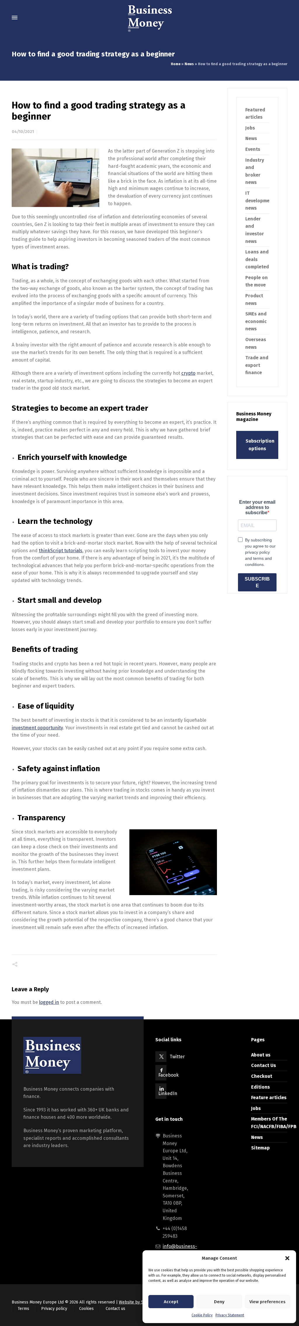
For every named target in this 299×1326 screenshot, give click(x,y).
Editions (260, 1087)
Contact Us (263, 1065)
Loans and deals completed (257, 259)
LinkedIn (167, 1093)
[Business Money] (149, 17)
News (189, 64)
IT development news (259, 200)
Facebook (168, 1075)
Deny (219, 1301)
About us (260, 1055)
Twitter (177, 1056)
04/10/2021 (23, 131)
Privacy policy (54, 1308)
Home (175, 64)
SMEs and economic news (256, 321)
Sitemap (260, 1148)
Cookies (86, 1308)
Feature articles (268, 1097)
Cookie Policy (202, 1315)
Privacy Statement (229, 1315)
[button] (287, 1258)
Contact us (115, 1308)
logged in (49, 1002)
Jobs (250, 128)
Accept (171, 1301)
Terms (23, 1308)
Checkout (261, 1076)
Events (252, 149)
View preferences (267, 1301)
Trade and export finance (256, 365)
